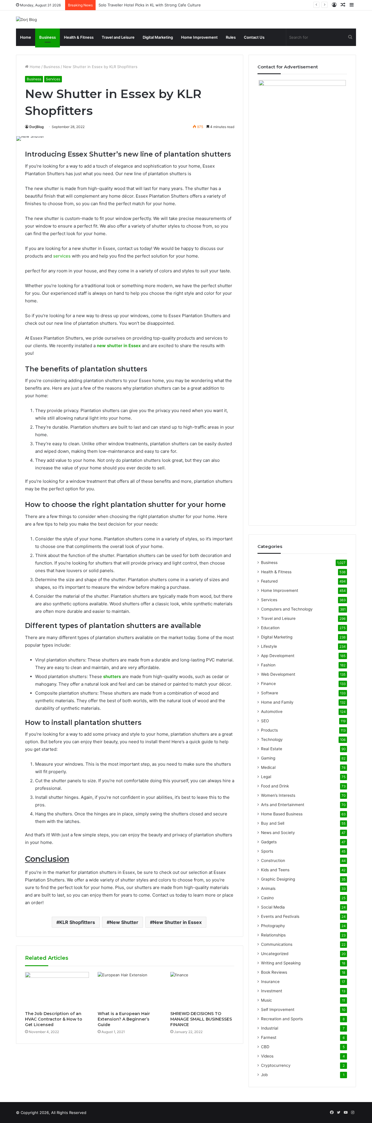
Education (270, 627)
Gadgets (269, 842)
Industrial (269, 1028)
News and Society (278, 832)
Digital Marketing (158, 37)
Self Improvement (277, 1009)
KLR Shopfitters (77, 922)
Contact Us (254, 37)
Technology (272, 739)
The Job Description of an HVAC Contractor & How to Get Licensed (53, 1019)
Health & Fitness (79, 37)
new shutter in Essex (119, 345)
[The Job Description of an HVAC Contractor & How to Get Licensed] (57, 990)
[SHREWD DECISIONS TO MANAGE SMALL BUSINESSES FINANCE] (202, 990)
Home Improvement (199, 37)
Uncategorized (274, 953)
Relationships (273, 935)
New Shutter (124, 922)
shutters (112, 676)
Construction (273, 860)
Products (269, 730)
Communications (276, 944)
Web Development (278, 674)
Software (269, 693)
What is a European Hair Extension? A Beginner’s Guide (124, 1019)
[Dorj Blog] (26, 19)
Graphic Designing (278, 879)
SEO (265, 720)
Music (266, 1000)
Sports (267, 851)
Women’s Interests (278, 795)
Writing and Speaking (281, 963)
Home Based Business (282, 814)
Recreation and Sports (282, 1018)
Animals (268, 888)
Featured (269, 581)
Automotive (271, 711)
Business (47, 37)
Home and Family (277, 702)
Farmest (268, 1037)
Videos (267, 1056)
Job (264, 1074)
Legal (266, 776)
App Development (277, 655)
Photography (273, 925)
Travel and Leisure (118, 37)
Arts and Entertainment (282, 804)
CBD (265, 1046)
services (62, 256)
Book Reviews (274, 972)
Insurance (270, 981)
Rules (231, 37)
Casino (267, 897)
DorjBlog (36, 127)
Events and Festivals (280, 916)
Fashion (268, 665)
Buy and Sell (272, 823)
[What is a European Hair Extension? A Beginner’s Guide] (130, 990)
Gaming (268, 758)
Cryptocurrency (276, 1065)
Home (25, 37)
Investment (271, 991)
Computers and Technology (287, 609)
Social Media (273, 907)
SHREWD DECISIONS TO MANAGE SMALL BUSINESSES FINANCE (201, 1019)
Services (53, 79)
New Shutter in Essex (177, 922)
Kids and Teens (275, 869)
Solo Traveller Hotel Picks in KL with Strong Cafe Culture (150, 5)
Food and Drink (275, 786)
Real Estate (271, 748)
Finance (268, 683)
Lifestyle (269, 646)
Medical (268, 767)
